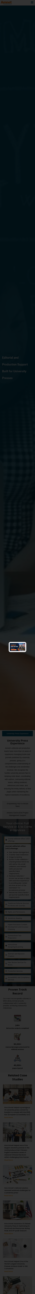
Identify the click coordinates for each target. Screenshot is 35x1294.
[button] (23, 644)
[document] (17, 647)
